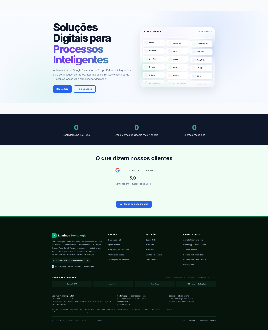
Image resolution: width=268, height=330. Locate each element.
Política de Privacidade (193, 255)
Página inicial (114, 240)
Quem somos (114, 245)
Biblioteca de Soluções (196, 284)
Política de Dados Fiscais (194, 260)
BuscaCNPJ (151, 240)
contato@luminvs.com (193, 240)
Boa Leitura (62, 89)
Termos (183, 320)
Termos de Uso (190, 250)
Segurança (204, 320)
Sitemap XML (189, 265)
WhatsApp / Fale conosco (194, 245)
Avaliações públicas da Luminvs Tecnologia (73, 266)
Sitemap (213, 320)
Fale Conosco (84, 89)
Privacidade (193, 320)
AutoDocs (150, 250)
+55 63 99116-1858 (186, 301)
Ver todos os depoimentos (134, 204)
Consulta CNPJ (152, 260)
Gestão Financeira (154, 255)
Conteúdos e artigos (117, 255)
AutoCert (150, 245)
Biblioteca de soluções (118, 250)
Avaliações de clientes (118, 260)
